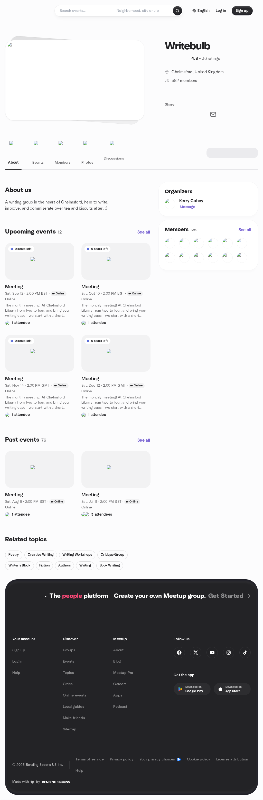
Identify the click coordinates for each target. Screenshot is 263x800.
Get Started (225, 596)
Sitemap (70, 729)
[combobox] (143, 10)
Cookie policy (198, 759)
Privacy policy (121, 759)
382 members (184, 81)
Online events (75, 695)
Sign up (18, 650)
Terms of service (90, 759)
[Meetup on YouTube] (212, 652)
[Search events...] (177, 10)
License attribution (232, 759)
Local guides (73, 707)
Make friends (74, 718)
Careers (120, 684)
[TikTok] (245, 652)
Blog (117, 661)
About (118, 650)
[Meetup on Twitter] (195, 652)
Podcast (120, 707)
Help (16, 673)
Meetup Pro (123, 673)
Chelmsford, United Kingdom (198, 72)
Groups (69, 650)
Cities (68, 684)
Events (68, 661)
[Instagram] (228, 652)
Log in (17, 661)
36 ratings (211, 59)
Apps (117, 695)
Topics (68, 673)
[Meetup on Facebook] (179, 652)
